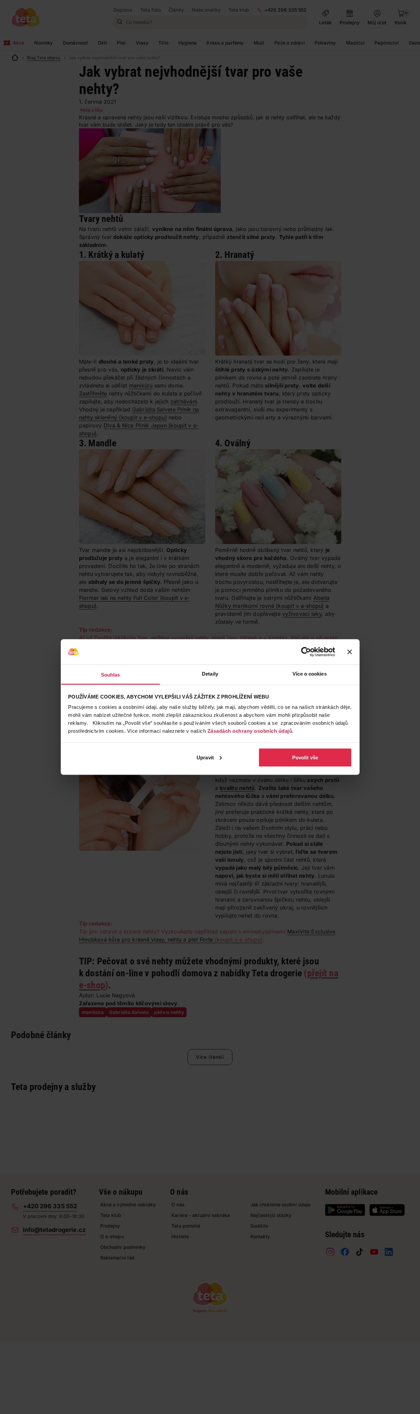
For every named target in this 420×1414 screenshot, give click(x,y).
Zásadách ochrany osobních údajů (250, 731)
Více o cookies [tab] (309, 674)
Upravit (205, 757)
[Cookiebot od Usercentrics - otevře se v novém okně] (306, 652)
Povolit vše (305, 757)
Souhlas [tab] (110, 675)
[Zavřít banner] (349, 652)
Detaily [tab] (210, 674)
